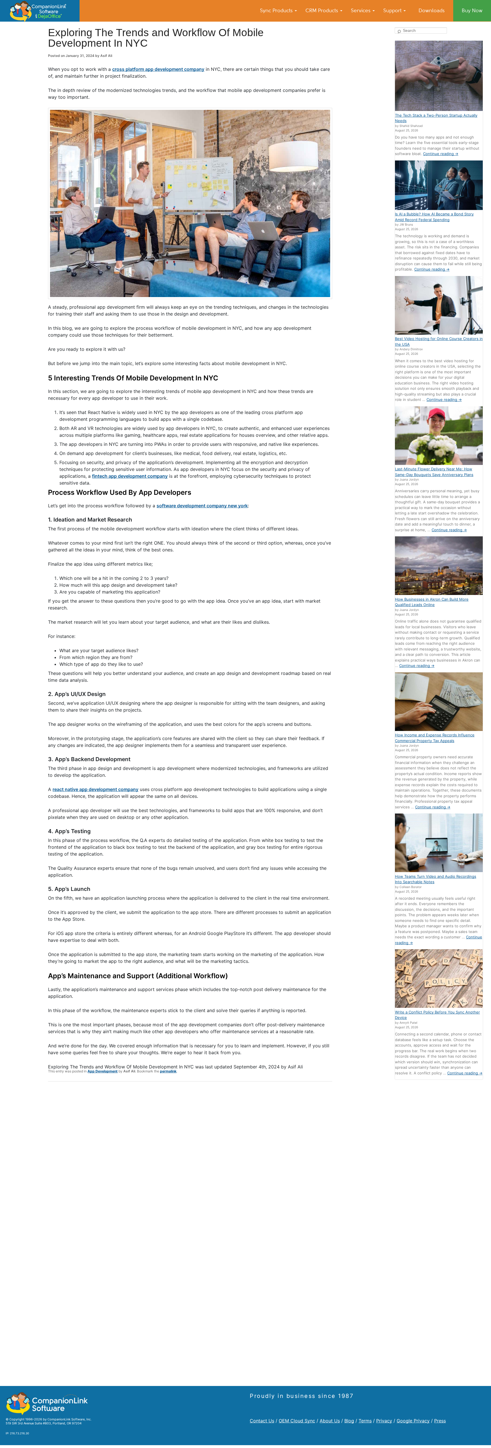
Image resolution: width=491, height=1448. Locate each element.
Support (393, 10)
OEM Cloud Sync (297, 1421)
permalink (168, 1071)
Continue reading (440, 153)
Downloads (432, 10)
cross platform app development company (158, 69)
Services (361, 10)
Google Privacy (413, 1421)
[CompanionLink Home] (40, 11)
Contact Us (262, 1421)
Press (440, 1421)
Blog (349, 1421)
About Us (330, 1421)
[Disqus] (190, 1160)
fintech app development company (130, 476)
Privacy (384, 1421)
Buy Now (472, 10)
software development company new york (202, 505)
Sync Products (277, 10)
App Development (103, 1071)
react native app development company (95, 789)
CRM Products (322, 10)
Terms (365, 1421)
